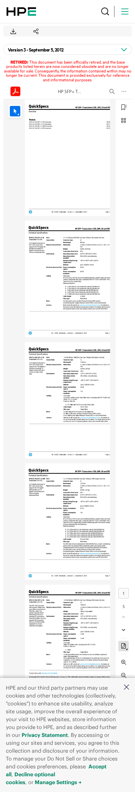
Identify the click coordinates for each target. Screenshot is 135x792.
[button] (126, 687)
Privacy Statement (45, 735)
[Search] (105, 11)
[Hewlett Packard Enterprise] (21, 11)
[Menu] (124, 11)
